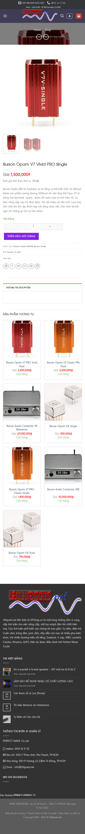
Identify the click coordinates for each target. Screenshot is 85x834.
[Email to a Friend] (25, 266)
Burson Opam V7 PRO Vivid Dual (21, 364)
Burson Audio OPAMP (23, 246)
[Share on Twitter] (19, 266)
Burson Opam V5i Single (63, 426)
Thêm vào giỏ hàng (21, 236)
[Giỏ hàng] (79, 16)
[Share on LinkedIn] (37, 266)
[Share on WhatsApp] (6, 266)
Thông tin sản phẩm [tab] (18, 287)
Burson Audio (40, 246)
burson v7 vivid (14, 252)
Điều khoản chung (15, 813)
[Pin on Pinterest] (31, 266)
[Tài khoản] (69, 16)
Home (37, 30)
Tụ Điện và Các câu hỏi (27, 716)
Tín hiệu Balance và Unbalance (31, 705)
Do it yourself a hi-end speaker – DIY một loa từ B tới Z (44, 669)
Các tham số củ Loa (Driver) (29, 693)
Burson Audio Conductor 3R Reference (22, 427)
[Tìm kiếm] (62, 16)
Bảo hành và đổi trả (69, 813)
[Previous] (9, 92)
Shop (48, 30)
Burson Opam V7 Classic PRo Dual (63, 364)
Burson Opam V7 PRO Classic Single (21, 491)
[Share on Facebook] (12, 266)
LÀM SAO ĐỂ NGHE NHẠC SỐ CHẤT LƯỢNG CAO (43, 681)
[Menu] (5, 15)
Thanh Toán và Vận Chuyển (42, 813)
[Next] (75, 92)
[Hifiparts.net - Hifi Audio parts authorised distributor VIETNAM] (39, 16)
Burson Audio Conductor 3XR (63, 489)
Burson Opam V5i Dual (22, 552)
